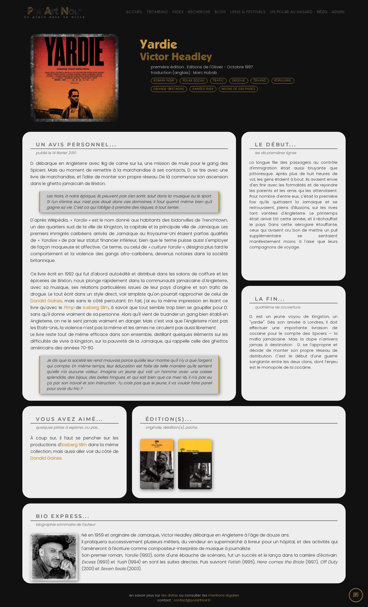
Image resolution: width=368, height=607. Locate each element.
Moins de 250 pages (238, 89)
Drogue (238, 81)
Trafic (218, 81)
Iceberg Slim (96, 307)
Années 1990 (202, 89)
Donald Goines (46, 301)
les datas (169, 595)
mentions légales (223, 595)
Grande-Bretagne (169, 89)
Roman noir (164, 81)
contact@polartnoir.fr (192, 600)
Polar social (194, 81)
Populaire (282, 81)
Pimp (69, 307)
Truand (260, 81)
